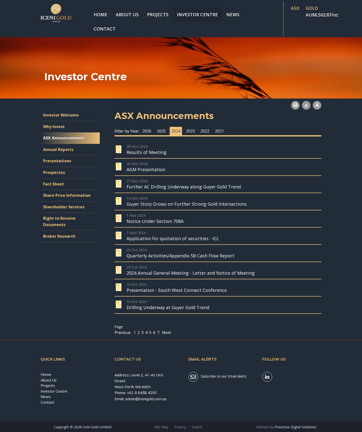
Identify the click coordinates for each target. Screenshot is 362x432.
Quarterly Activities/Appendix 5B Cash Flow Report (180, 256)
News (232, 14)
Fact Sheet (53, 184)
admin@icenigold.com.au (145, 399)
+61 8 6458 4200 (142, 392)
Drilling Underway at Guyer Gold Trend (168, 307)
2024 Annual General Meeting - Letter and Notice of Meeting (191, 273)
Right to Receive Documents (59, 221)
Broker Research (59, 236)
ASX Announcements (63, 138)
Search (197, 427)
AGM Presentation (146, 169)
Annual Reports (58, 149)
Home (100, 14)
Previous (123, 332)
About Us (127, 14)
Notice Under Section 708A (155, 221)
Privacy (180, 427)
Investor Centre (197, 14)
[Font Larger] (317, 105)
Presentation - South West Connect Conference (177, 290)
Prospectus (54, 172)
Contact (104, 29)
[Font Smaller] (306, 105)
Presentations (57, 161)
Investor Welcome (61, 115)
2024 (175, 131)
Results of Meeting (146, 152)
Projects (157, 14)
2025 (161, 131)
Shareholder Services (63, 207)
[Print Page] (295, 105)
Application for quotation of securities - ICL (173, 238)
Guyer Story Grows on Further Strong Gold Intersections (187, 204)
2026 (146, 131)
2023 (190, 131)
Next (166, 332)
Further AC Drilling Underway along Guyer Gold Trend (184, 187)
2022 (204, 131)
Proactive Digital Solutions (295, 427)
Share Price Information (67, 195)
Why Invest (54, 126)
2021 (219, 131)
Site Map (161, 427)
